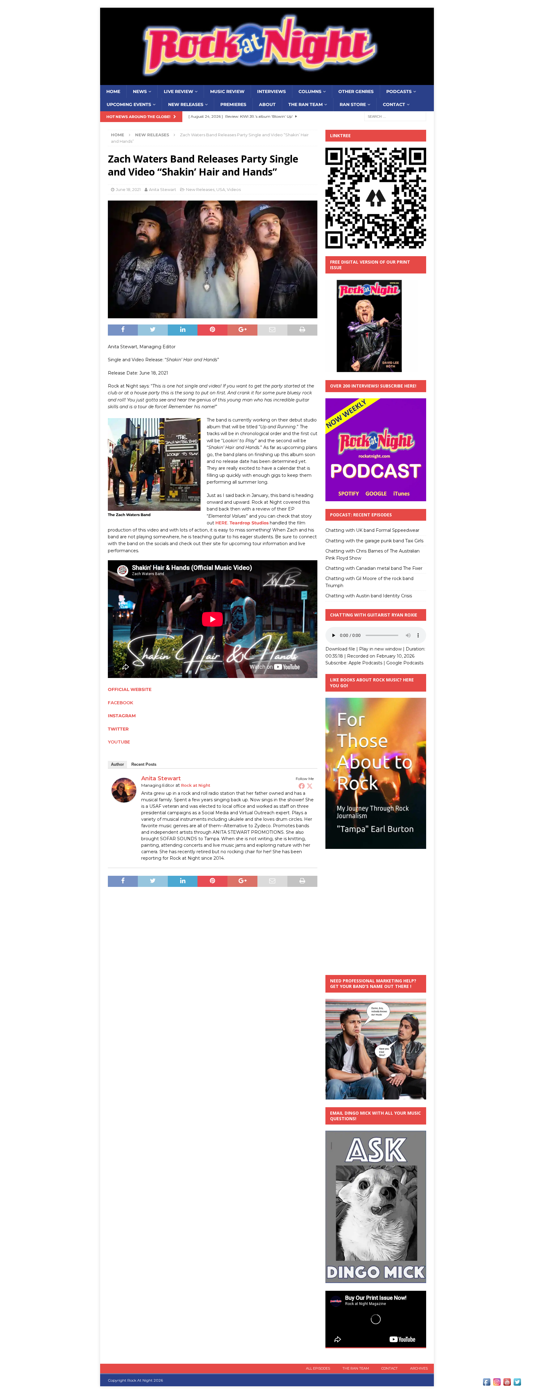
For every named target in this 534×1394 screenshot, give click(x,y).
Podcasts (399, 91)
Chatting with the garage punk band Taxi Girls (374, 541)
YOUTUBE (119, 742)
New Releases (185, 104)
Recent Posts (143, 764)
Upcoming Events (129, 104)
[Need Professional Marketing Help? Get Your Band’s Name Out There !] (375, 1096)
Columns (310, 91)
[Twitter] (309, 786)
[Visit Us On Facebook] (486, 1383)
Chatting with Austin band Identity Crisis (368, 596)
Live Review (178, 91)
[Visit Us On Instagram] (497, 1383)
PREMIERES (233, 104)
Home (113, 91)
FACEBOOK (120, 702)
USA (220, 189)
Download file (340, 649)
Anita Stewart (162, 189)
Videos (234, 189)
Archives (419, 1368)
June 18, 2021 (128, 189)
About (267, 104)
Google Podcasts (404, 663)
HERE (221, 523)
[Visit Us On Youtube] (507, 1383)
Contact (394, 104)
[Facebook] (301, 786)
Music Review (227, 91)
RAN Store (353, 104)
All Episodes (318, 1368)
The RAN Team (305, 104)
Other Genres (356, 91)
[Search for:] (395, 116)
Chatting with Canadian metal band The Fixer (373, 568)
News (140, 91)
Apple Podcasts (365, 663)
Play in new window (380, 649)
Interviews (271, 91)
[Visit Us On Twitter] (517, 1383)
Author (117, 764)
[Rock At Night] (267, 81)
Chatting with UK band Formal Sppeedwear (372, 530)
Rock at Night (195, 785)
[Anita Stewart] (124, 799)
